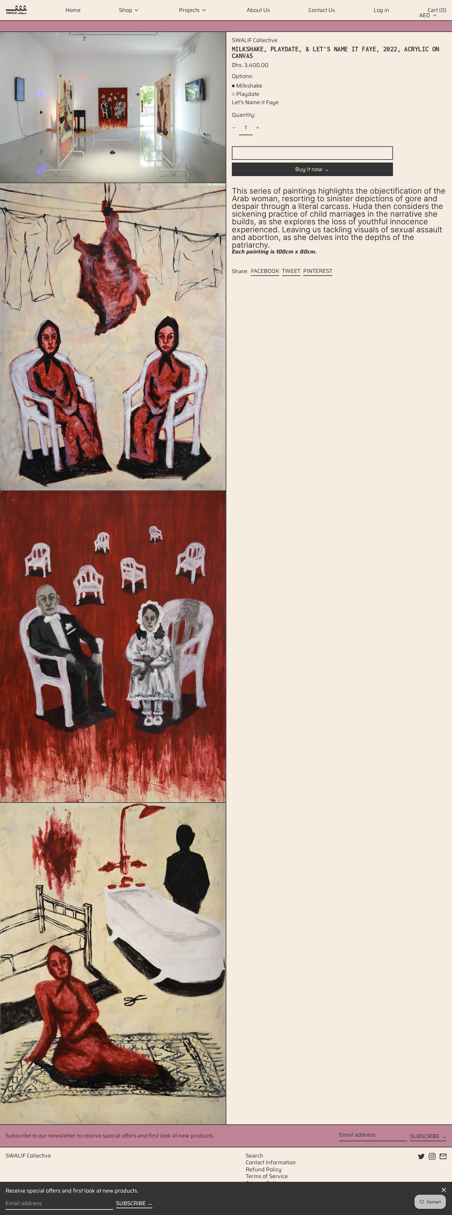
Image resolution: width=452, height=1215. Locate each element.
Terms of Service (267, 1176)
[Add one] (258, 128)
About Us (258, 10)
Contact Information (271, 1162)
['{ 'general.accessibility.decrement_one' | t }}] (234, 128)
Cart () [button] (437, 10)
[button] (113, 107)
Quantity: (244, 115)
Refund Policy (264, 1169)
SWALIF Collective (254, 40)
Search (254, 1155)
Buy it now (309, 169)
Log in (381, 10)
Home (73, 10)
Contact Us (321, 10)
